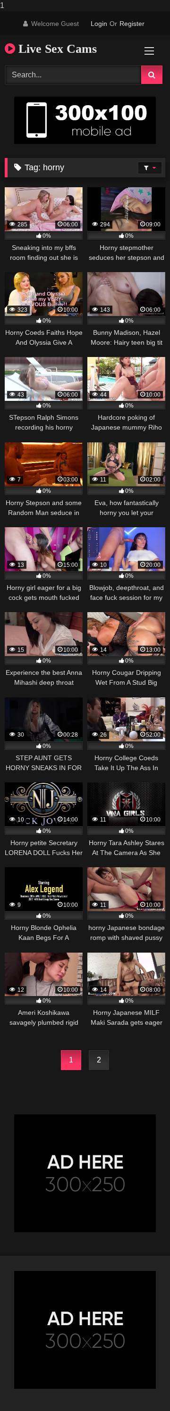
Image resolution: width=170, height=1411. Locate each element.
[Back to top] (140, 1385)
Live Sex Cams (56, 49)
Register (131, 23)
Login (99, 23)
